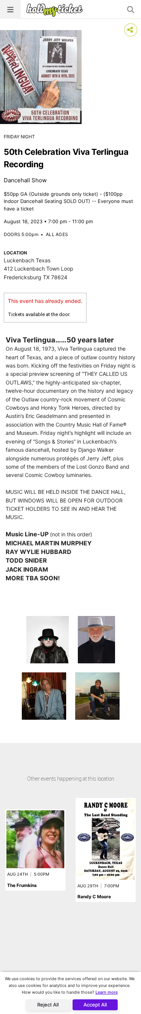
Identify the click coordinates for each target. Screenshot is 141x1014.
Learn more (107, 992)
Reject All (48, 1005)
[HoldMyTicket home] (56, 10)
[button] (10, 9)
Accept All (95, 1005)
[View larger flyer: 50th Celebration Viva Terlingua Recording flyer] (41, 77)
